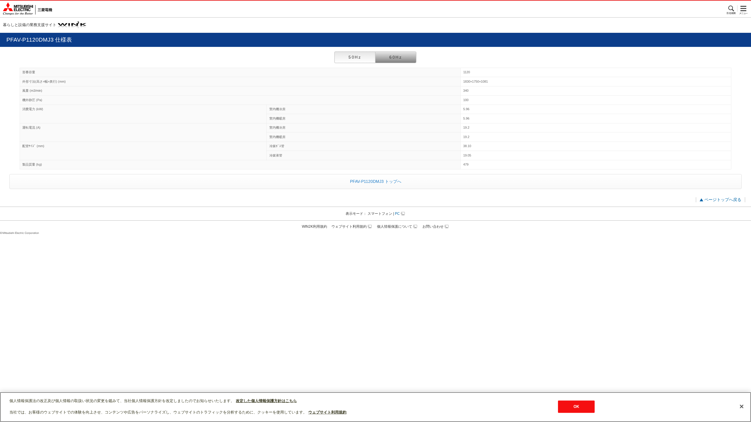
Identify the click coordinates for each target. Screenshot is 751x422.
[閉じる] (741, 406)
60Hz (395, 57)
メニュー (744, 8)
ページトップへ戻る (722, 199)
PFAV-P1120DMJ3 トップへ (375, 181)
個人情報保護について (394, 226)
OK (576, 406)
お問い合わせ (433, 226)
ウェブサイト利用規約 (349, 226)
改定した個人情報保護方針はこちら (266, 401)
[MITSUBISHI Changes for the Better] (26, 9)
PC (397, 214)
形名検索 (731, 8)
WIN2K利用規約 (314, 226)
